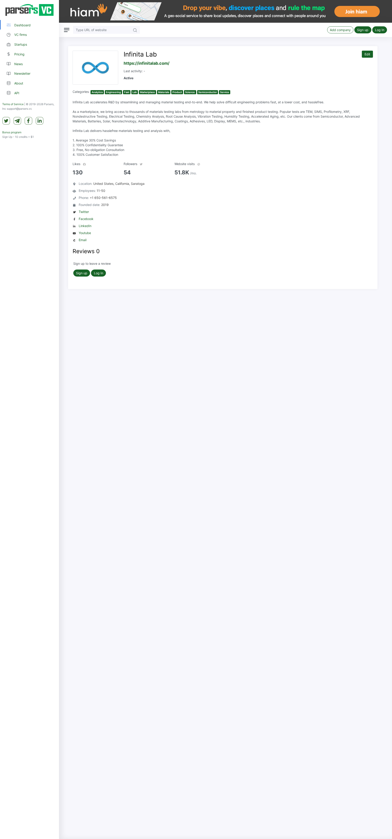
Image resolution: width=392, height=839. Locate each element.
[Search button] (135, 30)
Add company (340, 30)
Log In (379, 30)
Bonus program (11, 132)
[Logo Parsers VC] (29, 10)
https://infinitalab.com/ (146, 63)
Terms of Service (13, 104)
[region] (29, 419)
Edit (367, 54)
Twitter (84, 212)
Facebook (86, 219)
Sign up (362, 30)
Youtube (85, 233)
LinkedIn (85, 226)
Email (82, 240)
